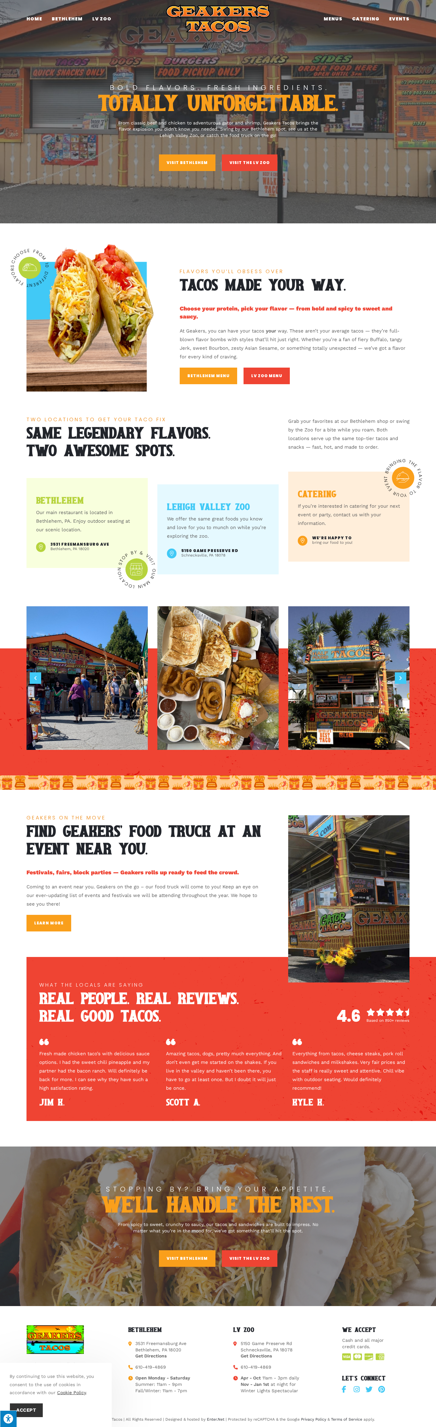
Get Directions (151, 1355)
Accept (26, 1410)
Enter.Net (215, 1419)
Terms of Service (346, 1419)
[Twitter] (368, 1389)
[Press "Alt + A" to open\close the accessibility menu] (8, 1418)
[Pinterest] (381, 1389)
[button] (35, 678)
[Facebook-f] (344, 1389)
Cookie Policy (71, 1392)
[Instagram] (356, 1389)
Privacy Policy (313, 1419)
